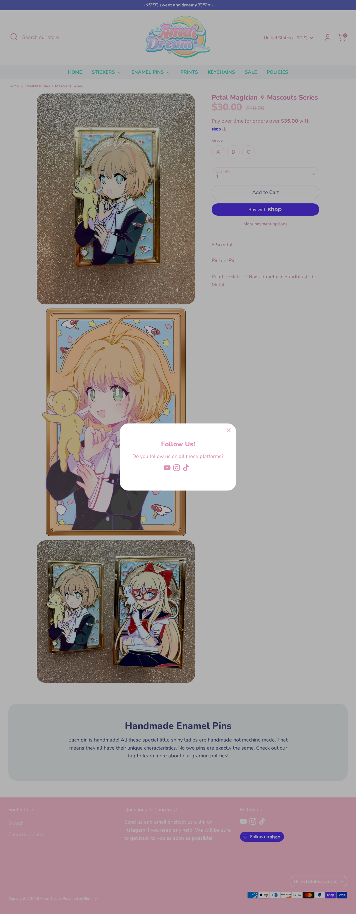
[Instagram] (176, 467)
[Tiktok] (186, 467)
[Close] (229, 431)
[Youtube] (167, 467)
